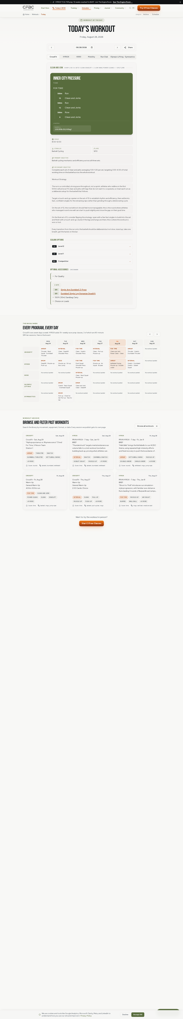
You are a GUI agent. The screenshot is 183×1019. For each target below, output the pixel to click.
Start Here (45, 8)
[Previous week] (150, 334)
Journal (107, 8)
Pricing (96, 8)
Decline (125, 1015)
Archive (146, 14)
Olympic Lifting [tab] (117, 57)
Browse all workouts (145, 426)
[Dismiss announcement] (180, 2)
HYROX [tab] (66, 57)
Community (119, 8)
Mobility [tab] (91, 57)
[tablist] (91, 56)
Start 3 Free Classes (91, 523)
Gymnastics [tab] (130, 57)
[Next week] (157, 334)
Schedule (85, 8)
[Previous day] (51, 47)
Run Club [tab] (104, 57)
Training (74, 8)
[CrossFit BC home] (28, 8)
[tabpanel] (91, 185)
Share (130, 47)
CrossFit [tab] (53, 57)
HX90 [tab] (78, 57)
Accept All (137, 1015)
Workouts (35, 14)
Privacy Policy (86, 1016)
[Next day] (117, 47)
